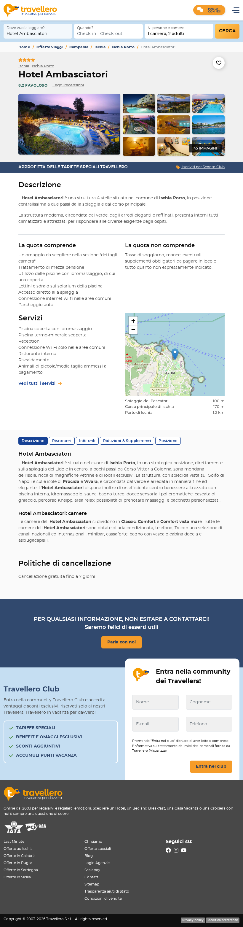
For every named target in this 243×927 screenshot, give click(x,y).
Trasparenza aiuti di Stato (106, 891)
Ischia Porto (123, 47)
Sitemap (91, 884)
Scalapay (92, 870)
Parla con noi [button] (121, 642)
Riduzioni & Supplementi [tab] (127, 441)
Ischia (100, 47)
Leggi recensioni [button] (68, 85)
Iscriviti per (203, 167)
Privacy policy (193, 920)
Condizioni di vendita (103, 898)
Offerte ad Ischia (18, 848)
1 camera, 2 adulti (166, 34)
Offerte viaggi (49, 47)
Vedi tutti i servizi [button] (36, 383)
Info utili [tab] (87, 441)
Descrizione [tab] (33, 441)
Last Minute (14, 841)
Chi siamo (93, 841)
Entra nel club (211, 766)
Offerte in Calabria (20, 856)
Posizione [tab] (168, 441)
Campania (79, 47)
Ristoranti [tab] (61, 441)
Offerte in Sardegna (21, 870)
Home (24, 47)
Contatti (91, 877)
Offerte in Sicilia (17, 877)
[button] (209, 10)
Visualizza (158, 750)
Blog (88, 856)
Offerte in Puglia (18, 863)
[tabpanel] (121, 125)
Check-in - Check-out (99, 34)
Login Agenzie (97, 863)
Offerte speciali (97, 848)
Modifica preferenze (222, 920)
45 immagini (205, 148)
